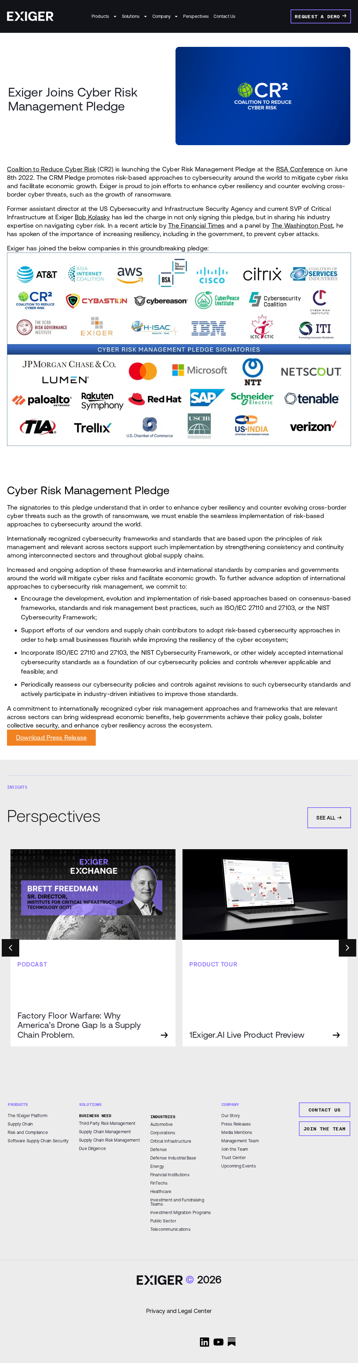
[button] (347, 948)
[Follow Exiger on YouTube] (218, 1342)
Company (161, 16)
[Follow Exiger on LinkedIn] (204, 1342)
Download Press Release (51, 737)
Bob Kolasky (92, 217)
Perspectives (196, 16)
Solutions (131, 16)
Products (100, 16)
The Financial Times (196, 225)
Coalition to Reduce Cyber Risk (51, 169)
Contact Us (224, 16)
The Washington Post (302, 225)
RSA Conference (300, 169)
